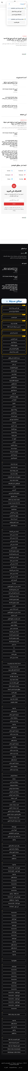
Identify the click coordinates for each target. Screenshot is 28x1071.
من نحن (20, 1067)
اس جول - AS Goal (14, 906)
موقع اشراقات (14, 345)
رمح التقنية (14, 429)
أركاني (14, 442)
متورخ (14, 403)
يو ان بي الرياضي (14, 512)
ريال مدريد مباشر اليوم (14, 845)
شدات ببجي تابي (14, 541)
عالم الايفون (14, 383)
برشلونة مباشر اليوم (14, 849)
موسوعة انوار (14, 455)
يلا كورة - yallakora (14, 900)
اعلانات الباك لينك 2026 (14, 499)
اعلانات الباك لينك (14, 480)
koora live (14, 880)
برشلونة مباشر (14, 718)
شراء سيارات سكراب (14, 804)
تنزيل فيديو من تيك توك (14, 1039)
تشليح (14, 801)
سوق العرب (14, 673)
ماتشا (14, 651)
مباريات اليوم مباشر (14, 714)
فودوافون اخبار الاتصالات (14, 483)
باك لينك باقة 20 (14, 676)
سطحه (14, 778)
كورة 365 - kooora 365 (14, 903)
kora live (14, 915)
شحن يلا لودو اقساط (14, 554)
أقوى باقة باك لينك (14, 683)
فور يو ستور (14, 580)
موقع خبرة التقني (14, 396)
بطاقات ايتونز (14, 625)
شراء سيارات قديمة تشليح (14, 820)
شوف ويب (14, 374)
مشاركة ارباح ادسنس (14, 311)
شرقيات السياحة (14, 451)
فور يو (14, 605)
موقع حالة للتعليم (14, 515)
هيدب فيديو (14, 425)
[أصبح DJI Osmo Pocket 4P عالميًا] (22, 91)
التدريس (14, 490)
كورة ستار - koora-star (14, 867)
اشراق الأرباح (14, 458)
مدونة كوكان (14, 387)
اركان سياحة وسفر (14, 352)
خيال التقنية (14, 371)
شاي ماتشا (14, 654)
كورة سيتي (14, 830)
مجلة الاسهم (14, 377)
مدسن (14, 406)
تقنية (14, 486)
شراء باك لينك (14, 464)
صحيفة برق (14, 342)
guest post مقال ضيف (14, 670)
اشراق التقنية (14, 361)
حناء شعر (14, 644)
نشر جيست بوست (14, 666)
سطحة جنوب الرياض (14, 795)
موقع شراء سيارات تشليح (14, 811)
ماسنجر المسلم (14, 333)
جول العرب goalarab (14, 833)
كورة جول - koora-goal (14, 871)
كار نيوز (14, 393)
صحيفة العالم (14, 525)
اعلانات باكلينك (14, 702)
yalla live (14, 858)
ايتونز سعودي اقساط (14, 551)
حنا (14, 647)
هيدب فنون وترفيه (14, 522)
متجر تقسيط (14, 567)
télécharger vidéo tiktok (14, 1052)
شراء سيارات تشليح (14, 808)
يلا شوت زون (14, 1027)
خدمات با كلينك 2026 (14, 686)
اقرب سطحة (14, 798)
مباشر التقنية (14, 445)
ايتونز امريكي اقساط (14, 599)
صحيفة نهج (14, 390)
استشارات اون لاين (14, 419)
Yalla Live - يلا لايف (14, 893)
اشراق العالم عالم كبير (14, 493)
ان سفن (14, 364)
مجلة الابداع (14, 413)
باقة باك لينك (14, 323)
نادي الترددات (14, 416)
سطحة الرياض (14, 775)
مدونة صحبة (14, 448)
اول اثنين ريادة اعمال (14, 308)
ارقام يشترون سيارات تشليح (14, 814)
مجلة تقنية (14, 509)
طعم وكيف (14, 435)
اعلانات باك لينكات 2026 (14, 1014)
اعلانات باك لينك (14, 699)
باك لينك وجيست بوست (14, 503)
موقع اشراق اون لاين (14, 348)
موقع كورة (14, 960)
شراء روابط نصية (14, 470)
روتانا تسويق (14, 409)
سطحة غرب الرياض (14, 791)
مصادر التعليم (14, 506)
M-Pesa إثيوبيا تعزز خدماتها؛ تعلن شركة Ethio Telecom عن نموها (9, 83)
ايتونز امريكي (14, 547)
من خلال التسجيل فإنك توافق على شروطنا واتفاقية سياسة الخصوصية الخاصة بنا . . (14, 209)
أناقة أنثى (14, 400)
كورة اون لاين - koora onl (14, 897)
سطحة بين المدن (14, 782)
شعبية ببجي (14, 622)
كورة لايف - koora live (14, 992)
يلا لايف (14, 839)
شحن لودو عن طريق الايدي (14, 618)
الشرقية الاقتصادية (14, 380)
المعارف (14, 422)
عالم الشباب (14, 317)
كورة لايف (14, 919)
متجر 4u (14, 583)
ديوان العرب (14, 692)
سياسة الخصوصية (13, 1067)
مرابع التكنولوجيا (14, 367)
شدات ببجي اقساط (14, 531)
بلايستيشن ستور (14, 628)
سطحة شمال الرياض (14, 788)
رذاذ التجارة (14, 432)
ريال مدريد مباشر (14, 721)
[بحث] (2, 2)
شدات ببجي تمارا (14, 534)
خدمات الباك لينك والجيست (14, 663)
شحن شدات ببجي (14, 609)
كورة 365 (14, 826)
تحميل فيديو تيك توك (14, 1042)
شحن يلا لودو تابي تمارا (14, 593)
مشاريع (14, 695)
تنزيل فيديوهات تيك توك (14, 1045)
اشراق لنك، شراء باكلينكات (14, 477)
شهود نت (14, 438)
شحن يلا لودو (14, 615)
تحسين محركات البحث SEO (14, 326)
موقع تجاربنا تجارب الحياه (14, 689)
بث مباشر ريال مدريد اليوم (14, 836)
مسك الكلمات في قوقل (14, 358)
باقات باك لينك (14, 473)
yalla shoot (14, 711)
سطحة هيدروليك (14, 785)
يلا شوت (14, 708)
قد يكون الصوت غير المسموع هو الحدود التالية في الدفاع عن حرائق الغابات (15, 39)
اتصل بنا (6, 1067)
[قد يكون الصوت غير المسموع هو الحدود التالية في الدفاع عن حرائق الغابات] (14, 26)
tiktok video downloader (14, 1049)
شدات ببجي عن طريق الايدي (14, 586)
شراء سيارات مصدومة (14, 817)
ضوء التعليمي (14, 339)
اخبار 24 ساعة (14, 519)
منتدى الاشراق (14, 496)
